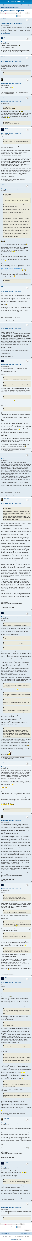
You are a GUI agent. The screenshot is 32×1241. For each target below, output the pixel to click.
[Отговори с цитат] (27, 20)
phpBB (14, 1236)
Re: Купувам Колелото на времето (11, 42)
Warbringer (3, 286)
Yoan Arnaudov (19, 1237)
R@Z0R (5, 37)
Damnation (3, 323)
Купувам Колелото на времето (12, 11)
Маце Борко (6, 498)
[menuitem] (7, 5)
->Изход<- (3, 56)
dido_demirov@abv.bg (6, 33)
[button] (20, 16)
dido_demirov (3, 18)
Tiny (4, 78)
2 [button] (18, 16)
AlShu (6, 128)
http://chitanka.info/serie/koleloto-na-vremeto (11, 268)
